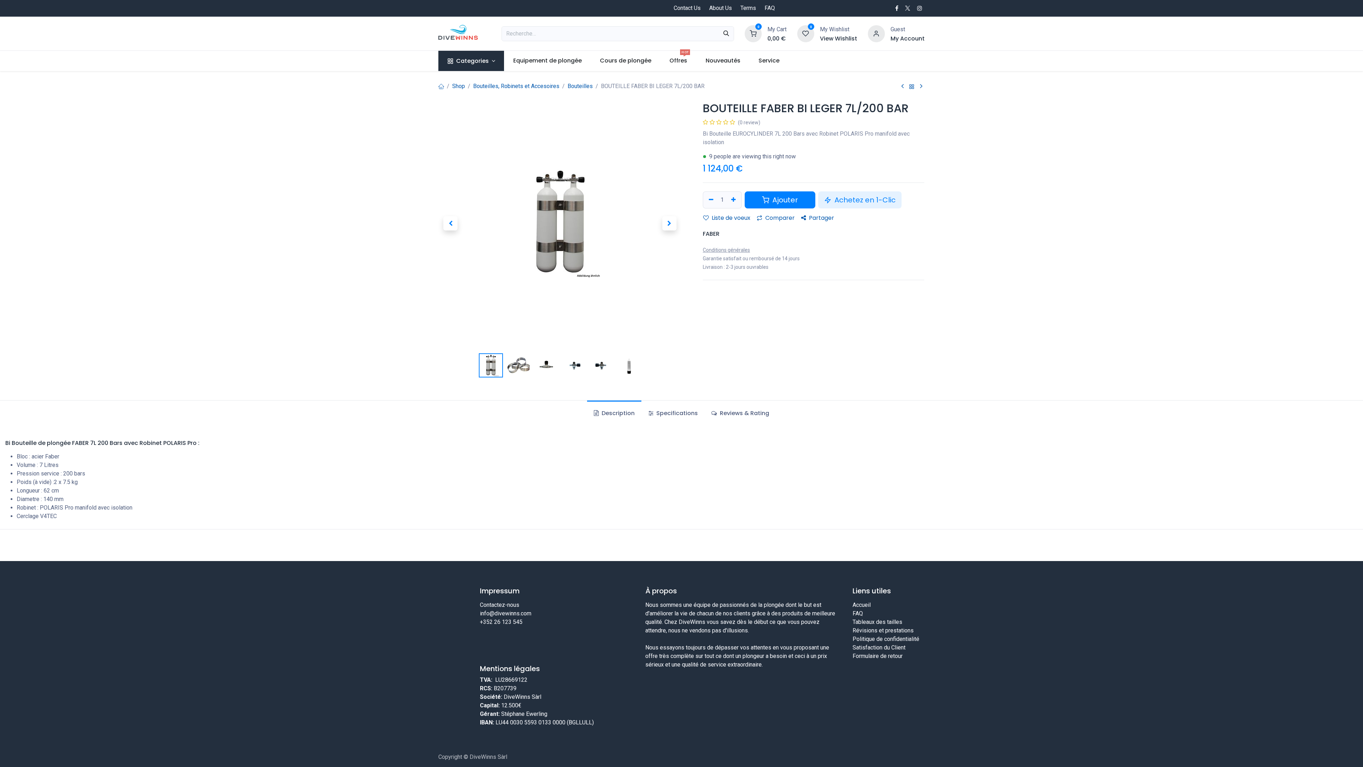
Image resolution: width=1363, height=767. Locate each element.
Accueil (862, 605)
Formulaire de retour (878, 656)
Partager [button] (821, 218)
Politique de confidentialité (886, 639)
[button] (450, 223)
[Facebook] (897, 8)
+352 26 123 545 (501, 622)
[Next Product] (921, 86)
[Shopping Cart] (753, 33)
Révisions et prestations (883, 630)
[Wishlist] (805, 33)
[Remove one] (710, 200)
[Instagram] (920, 8)
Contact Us (687, 8)
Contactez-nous (499, 605)
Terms (748, 8)
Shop (458, 86)
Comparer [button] (779, 218)
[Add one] (734, 200)
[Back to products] (911, 86)
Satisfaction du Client (879, 647)
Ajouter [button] (784, 200)
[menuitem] (471, 61)
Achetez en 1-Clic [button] (864, 200)
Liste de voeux (730, 218)
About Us (720, 8)
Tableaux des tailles (877, 622)
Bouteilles (580, 86)
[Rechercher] (726, 34)
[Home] (441, 86)
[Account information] (876, 33)
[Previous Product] (902, 86)
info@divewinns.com (505, 613)
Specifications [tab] (676, 413)
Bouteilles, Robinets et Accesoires (516, 86)
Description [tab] (617, 413)
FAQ (770, 8)
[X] (907, 8)
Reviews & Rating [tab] (743, 413)
